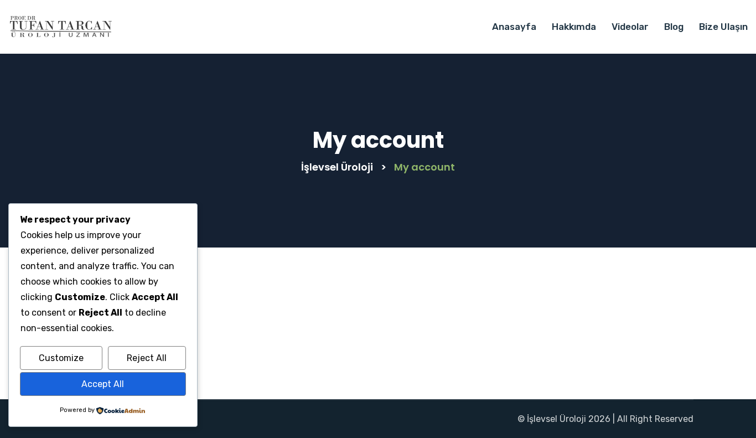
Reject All (147, 358)
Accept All (102, 384)
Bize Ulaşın (723, 26)
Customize (61, 358)
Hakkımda (574, 26)
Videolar (630, 26)
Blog (673, 26)
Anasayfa (514, 26)
